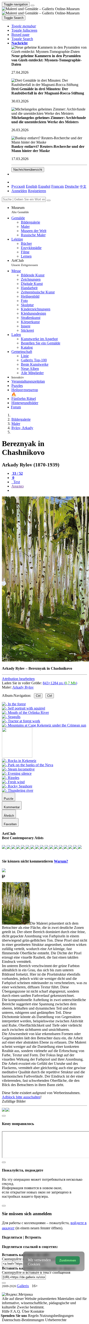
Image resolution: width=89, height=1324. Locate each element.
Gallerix (23, 1286)
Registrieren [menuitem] (37, 191)
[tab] (17, 473)
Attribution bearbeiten (18, 679)
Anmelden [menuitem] (19, 191)
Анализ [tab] (17, 486)
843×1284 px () (60, 683)
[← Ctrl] (44, 725)
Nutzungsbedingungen (57, 1316)
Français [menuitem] (57, 186)
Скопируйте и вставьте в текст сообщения (36, 1272)
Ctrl (38, 696)
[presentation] (49, 490)
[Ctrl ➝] (19, 761)
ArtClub (24, 262)
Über (26, 1311)
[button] (23, 26)
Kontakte (37, 1311)
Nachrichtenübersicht (27, 169)
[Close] (49, 200)
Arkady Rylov (23, 687)
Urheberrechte (55, 1320)
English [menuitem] (31, 186)
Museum (20, 210)
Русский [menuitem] (18, 186)
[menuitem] (83, 186)
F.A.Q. (16, 1311)
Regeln (34, 1316)
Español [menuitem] (44, 186)
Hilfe (6, 1311)
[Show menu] (32, 5)
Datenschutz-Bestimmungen (23, 1320)
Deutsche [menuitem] (72, 186)
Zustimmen (67, 1260)
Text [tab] (16, 482)
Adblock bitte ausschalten (21, 1097)
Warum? (61, 861)
